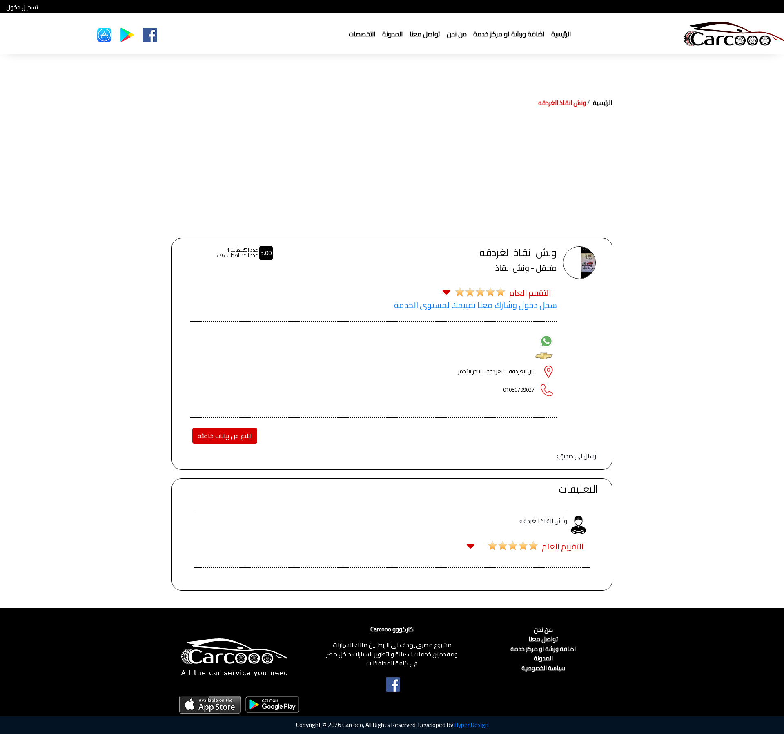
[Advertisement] (392, 176)
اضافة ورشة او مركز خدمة (509, 34)
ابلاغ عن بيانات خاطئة (225, 436)
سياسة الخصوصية (543, 668)
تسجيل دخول (22, 7)
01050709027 (519, 390)
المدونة (392, 34)
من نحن (457, 34)
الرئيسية (561, 34)
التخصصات (362, 34)
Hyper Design (471, 725)
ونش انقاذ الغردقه (562, 103)
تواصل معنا (425, 34)
